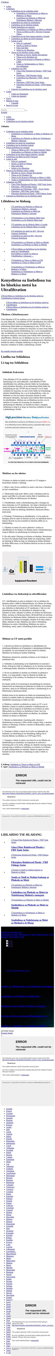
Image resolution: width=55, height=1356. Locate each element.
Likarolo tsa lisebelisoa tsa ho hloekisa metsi (29, 89)
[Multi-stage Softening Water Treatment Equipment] (30, 887)
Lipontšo (14, 103)
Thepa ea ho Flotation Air (26, 57)
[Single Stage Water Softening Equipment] (30, 915)
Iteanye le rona (12, 105)
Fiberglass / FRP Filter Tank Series (30, 82)
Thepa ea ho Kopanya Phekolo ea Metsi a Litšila (31, 177)
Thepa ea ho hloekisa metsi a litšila (25, 52)
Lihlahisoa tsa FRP (19, 68)
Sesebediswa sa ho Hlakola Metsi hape (27, 220)
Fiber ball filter (22, 48)
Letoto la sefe (16, 41)
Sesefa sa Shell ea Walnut (26, 45)
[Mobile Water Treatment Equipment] (30, 900)
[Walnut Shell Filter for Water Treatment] (30, 872)
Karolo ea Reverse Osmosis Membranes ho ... (24, 1016)
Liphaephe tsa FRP (9, 935)
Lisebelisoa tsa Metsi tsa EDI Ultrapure (27, 39)
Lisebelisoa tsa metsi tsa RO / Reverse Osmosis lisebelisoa (26, 237)
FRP (22, 937)
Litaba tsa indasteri (18, 96)
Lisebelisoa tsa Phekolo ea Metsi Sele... (21, 996)
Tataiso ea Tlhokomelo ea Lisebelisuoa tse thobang (27, 986)
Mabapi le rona (12, 101)
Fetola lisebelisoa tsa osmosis (23, 27)
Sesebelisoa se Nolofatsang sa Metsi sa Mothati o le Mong (29, 921)
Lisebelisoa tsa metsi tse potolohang (25, 22)
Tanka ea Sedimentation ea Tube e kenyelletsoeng (31, 180)
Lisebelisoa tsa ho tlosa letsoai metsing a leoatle (30, 36)
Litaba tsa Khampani (19, 94)
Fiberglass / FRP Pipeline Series (29, 75)
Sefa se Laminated (23, 43)
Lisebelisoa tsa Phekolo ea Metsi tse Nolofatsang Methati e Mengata (30, 19)
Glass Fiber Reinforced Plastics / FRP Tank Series (31, 184)
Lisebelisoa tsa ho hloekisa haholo (25, 25)
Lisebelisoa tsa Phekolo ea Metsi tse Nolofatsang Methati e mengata (25, 212)
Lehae (8, 6)
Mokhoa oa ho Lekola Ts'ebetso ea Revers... (24, 1006)
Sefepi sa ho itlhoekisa (25, 50)
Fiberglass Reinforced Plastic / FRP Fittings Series (31, 194)
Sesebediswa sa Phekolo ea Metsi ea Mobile (34, 29)
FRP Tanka (14, 937)
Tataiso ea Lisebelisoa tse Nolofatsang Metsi (23, 1026)
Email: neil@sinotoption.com (18, 970)
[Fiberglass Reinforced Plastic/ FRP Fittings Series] (30, 857)
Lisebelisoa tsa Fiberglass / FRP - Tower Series (30, 189)
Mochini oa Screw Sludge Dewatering (31, 55)
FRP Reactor (24, 935)
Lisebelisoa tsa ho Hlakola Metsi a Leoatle (28, 227)
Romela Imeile (7, 1033)
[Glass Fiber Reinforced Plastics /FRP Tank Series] (30, 842)
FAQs (8, 98)
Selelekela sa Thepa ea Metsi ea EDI (26, 263)
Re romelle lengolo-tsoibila (12, 351)
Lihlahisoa (10, 9)
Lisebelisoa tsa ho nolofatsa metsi (24, 11)
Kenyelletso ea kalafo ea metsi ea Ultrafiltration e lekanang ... (24, 255)
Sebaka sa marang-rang (11, 932)
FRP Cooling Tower (39, 935)
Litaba (8, 92)
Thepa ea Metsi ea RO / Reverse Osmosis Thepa (31, 150)
